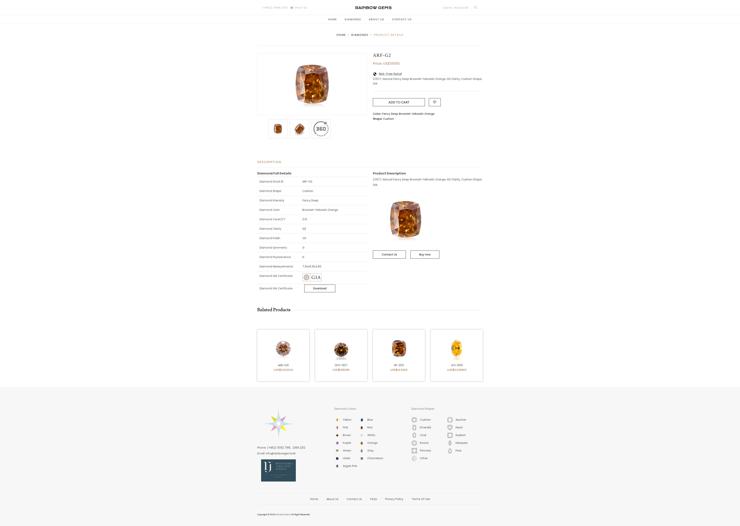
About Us (376, 19)
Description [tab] (269, 162)
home (341, 35)
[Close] (321, 128)
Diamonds (353, 19)
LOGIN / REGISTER (456, 7)
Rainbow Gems (283, 514)
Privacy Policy (394, 499)
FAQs (373, 499)
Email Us (300, 7)
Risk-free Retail (390, 74)
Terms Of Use (421, 499)
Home (332, 19)
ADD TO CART (399, 102)
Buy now (425, 254)
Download (319, 288)
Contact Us (402, 19)
